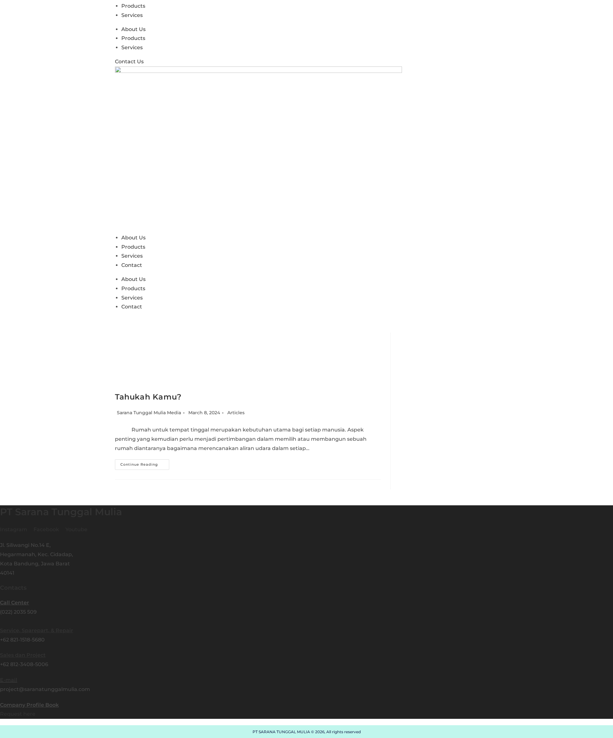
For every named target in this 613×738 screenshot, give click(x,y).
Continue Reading (144, 466)
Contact (131, 265)
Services (132, 15)
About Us (133, 29)
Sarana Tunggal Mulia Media (149, 413)
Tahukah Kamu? (148, 396)
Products (133, 6)
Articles (236, 413)
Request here (17, 714)
